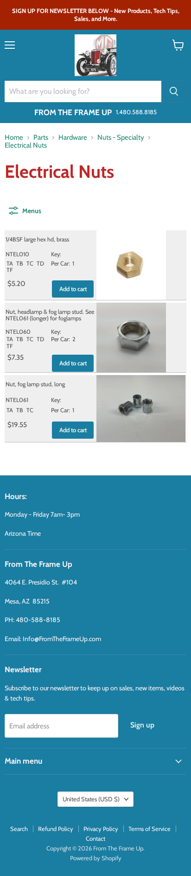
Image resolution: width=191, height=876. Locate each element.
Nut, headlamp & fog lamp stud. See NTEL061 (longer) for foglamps (50, 315)
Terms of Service (149, 828)
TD (40, 263)
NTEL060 (18, 331)
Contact (95, 838)
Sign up (142, 724)
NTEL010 (17, 254)
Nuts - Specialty (120, 138)
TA (9, 263)
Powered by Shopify (95, 858)
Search (19, 828)
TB (19, 263)
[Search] (173, 91)
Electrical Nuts (26, 145)
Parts (40, 138)
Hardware (72, 138)
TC (29, 263)
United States (91, 799)
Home (14, 138)
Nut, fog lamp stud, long (35, 384)
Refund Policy (55, 828)
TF (9, 269)
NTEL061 (17, 399)
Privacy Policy (100, 828)
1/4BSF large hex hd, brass (37, 239)
